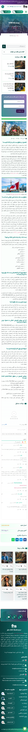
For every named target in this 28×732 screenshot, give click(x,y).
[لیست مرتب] (10, 434)
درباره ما (25, 707)
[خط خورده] (8, 434)
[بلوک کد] (15, 434)
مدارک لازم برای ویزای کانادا (15, 194)
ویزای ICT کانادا (23, 716)
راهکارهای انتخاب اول (18, 633)
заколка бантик (23, 485)
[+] (20, 433)
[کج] (5, 434)
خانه (17, 35)
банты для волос (18, 488)
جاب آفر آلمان (23, 710)
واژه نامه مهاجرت (23, 697)
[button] (4, 52)
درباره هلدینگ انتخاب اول (14, 630)
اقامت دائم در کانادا (14, 173)
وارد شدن (3, 424)
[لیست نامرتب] (11, 434)
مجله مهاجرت (23, 693)
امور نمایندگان (23, 700)
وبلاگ (25, 566)
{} (18, 433)
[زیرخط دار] (6, 434)
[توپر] (3, 434)
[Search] (2, 6)
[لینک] (17, 434)
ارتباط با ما (24, 703)
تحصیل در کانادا (17, 232)
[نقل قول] (13, 434)
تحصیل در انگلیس (22, 713)
